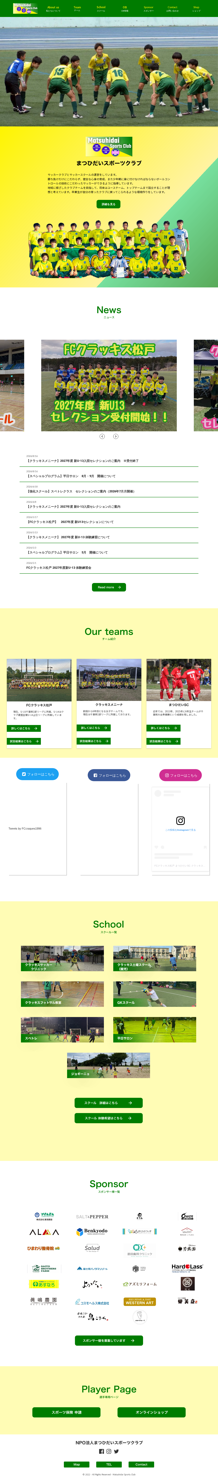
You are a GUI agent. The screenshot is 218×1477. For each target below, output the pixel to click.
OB (125, 7)
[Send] (109, 385)
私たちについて (53, 11)
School (101, 7)
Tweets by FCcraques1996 (25, 828)
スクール (101, 11)
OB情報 (124, 11)
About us (53, 7)
